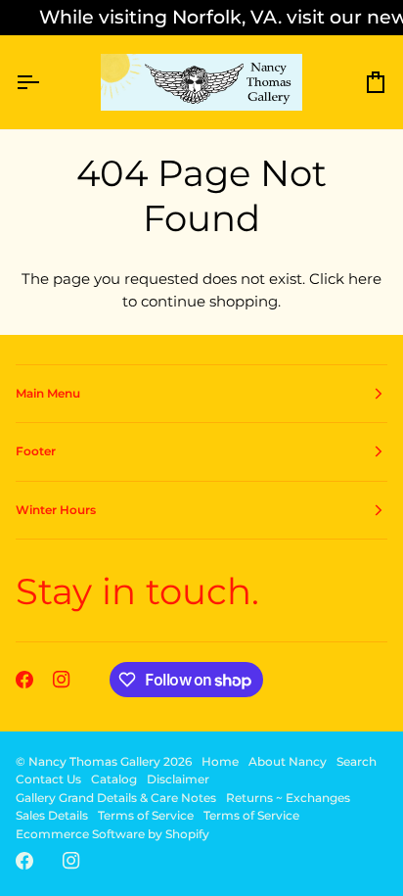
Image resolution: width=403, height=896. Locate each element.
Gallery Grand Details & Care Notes (116, 797)
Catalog (114, 779)
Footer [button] (36, 451)
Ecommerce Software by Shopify (112, 833)
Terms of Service (146, 815)
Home (220, 761)
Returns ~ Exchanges (288, 797)
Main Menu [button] (48, 393)
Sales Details (52, 815)
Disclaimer (178, 779)
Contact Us (48, 779)
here (364, 278)
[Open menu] (45, 82)
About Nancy (287, 761)
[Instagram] (61, 679)
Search (356, 761)
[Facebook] (24, 679)
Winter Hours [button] (56, 509)
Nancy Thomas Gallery (94, 761)
